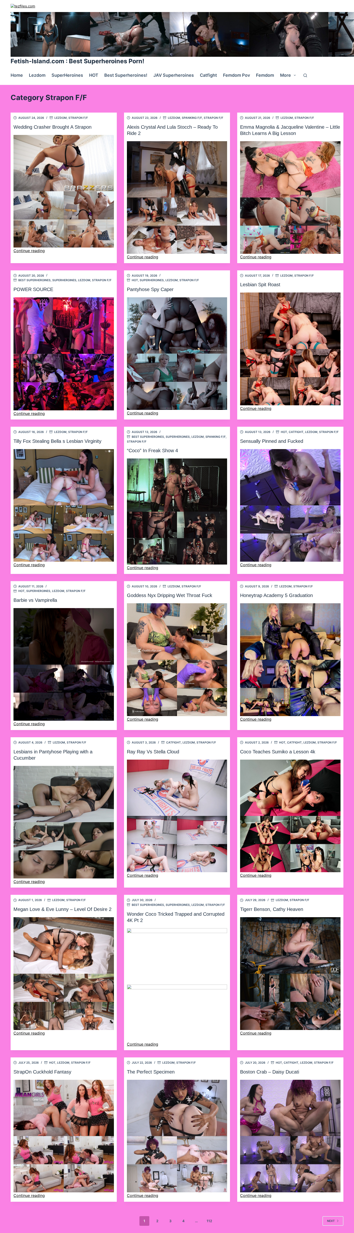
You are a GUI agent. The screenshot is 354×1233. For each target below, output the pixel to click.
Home (17, 75)
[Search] (305, 75)
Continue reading (29, 250)
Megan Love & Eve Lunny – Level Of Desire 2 (62, 909)
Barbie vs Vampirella (35, 600)
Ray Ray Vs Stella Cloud (153, 751)
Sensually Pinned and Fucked (271, 441)
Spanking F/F (192, 118)
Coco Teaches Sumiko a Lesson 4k (277, 751)
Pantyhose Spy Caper (150, 289)
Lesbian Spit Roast (260, 284)
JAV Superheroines (173, 75)
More (285, 75)
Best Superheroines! (125, 75)
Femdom (265, 75)
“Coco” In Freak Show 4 (152, 450)
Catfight (208, 75)
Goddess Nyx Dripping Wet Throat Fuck (169, 595)
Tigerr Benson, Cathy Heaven (271, 909)
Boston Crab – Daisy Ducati (269, 1071)
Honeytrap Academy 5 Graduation (276, 595)
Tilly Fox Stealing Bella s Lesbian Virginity (57, 441)
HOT (93, 75)
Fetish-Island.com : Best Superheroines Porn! (77, 61)
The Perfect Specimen (151, 1071)
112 (209, 1221)
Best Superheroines (34, 280)
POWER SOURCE (33, 289)
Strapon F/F (78, 118)
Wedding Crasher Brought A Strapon (52, 127)
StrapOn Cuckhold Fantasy (42, 1071)
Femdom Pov (236, 75)
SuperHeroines (67, 75)
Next (331, 1221)
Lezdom (37, 75)
